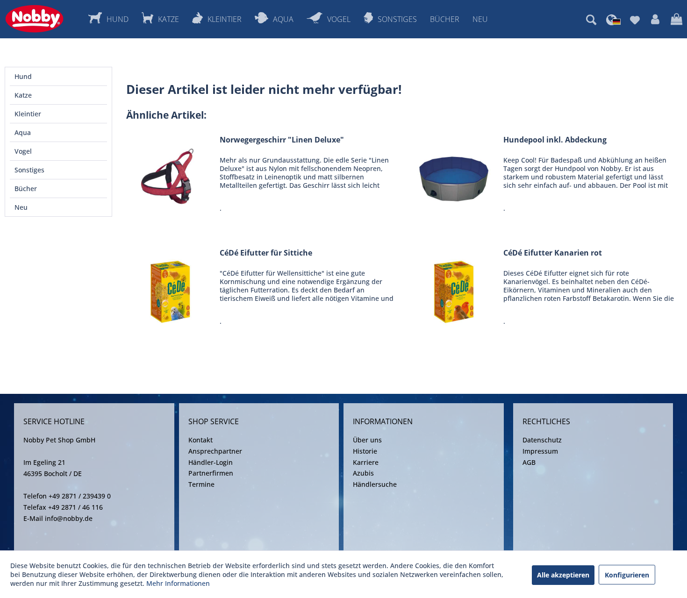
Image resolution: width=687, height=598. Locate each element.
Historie (365, 451)
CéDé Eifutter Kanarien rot (552, 253)
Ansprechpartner (215, 451)
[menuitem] (591, 20)
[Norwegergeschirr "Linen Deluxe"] (170, 176)
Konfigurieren (627, 574)
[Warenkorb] (676, 19)
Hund (23, 76)
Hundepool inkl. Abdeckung (555, 140)
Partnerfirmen (210, 473)
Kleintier (27, 113)
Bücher (25, 188)
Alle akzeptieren (563, 574)
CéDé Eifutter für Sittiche (266, 253)
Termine (201, 484)
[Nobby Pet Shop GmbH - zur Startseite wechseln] (34, 19)
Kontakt (200, 439)
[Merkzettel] (634, 19)
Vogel (23, 151)
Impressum (540, 451)
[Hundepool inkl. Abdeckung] (454, 176)
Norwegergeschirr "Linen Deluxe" (282, 140)
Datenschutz (542, 439)
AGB (529, 462)
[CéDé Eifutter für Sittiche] (170, 289)
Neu (21, 207)
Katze (23, 95)
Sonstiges (29, 169)
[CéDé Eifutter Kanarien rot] (454, 289)
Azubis (363, 473)
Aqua (22, 132)
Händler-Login (210, 462)
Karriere (366, 462)
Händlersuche (375, 484)
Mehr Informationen (178, 583)
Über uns (367, 439)
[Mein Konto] (655, 19)
